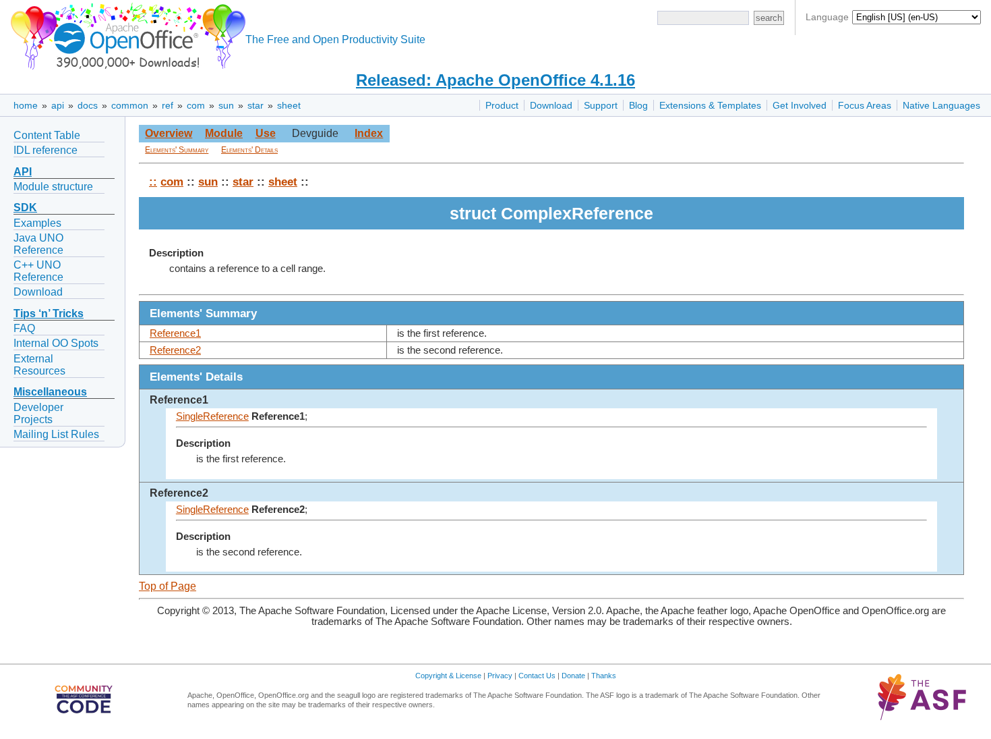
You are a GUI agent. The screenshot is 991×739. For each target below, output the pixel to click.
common (129, 105)
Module (224, 133)
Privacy (499, 676)
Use (266, 133)
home (25, 105)
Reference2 (175, 350)
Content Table (46, 135)
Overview (168, 133)
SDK (25, 207)
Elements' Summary (176, 150)
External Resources (39, 365)
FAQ (24, 328)
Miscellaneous (50, 392)
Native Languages (941, 105)
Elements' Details (249, 150)
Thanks (603, 676)
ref (167, 105)
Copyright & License (448, 676)
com (196, 105)
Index (369, 133)
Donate (573, 676)
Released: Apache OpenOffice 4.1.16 (495, 80)
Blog (638, 105)
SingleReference (212, 416)
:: (153, 181)
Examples (37, 223)
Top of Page (167, 586)
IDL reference (45, 150)
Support (601, 105)
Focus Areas (864, 105)
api (57, 105)
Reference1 (175, 333)
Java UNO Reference (38, 244)
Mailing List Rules (56, 434)
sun (226, 105)
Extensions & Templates (710, 105)
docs (88, 105)
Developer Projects (38, 413)
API (22, 171)
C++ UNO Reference (38, 271)
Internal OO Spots (55, 343)
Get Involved (800, 105)
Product (501, 105)
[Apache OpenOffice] (125, 34)
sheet (289, 105)
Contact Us (536, 676)
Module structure (53, 186)
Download (551, 105)
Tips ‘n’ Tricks (48, 313)
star (255, 105)
